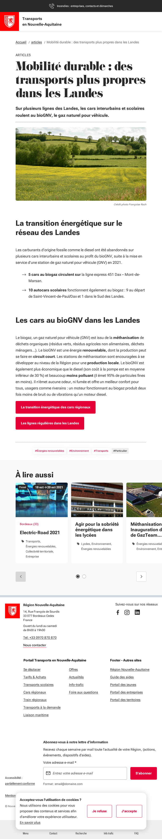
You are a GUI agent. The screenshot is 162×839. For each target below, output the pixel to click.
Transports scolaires (38, 685)
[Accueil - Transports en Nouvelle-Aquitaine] (9, 21)
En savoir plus (30, 822)
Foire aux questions (83, 692)
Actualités (76, 677)
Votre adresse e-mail (59, 763)
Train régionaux (35, 700)
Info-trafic (76, 685)
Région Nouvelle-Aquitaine (129, 670)
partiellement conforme (20, 783)
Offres (73, 670)
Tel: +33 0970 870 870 (40, 638)
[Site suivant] (141, 577)
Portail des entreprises (126, 692)
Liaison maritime (36, 715)
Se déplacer (31, 670)
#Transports (101, 450)
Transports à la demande (42, 707)
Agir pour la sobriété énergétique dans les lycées (97, 530)
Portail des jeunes (123, 685)
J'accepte (132, 812)
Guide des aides (122, 677)
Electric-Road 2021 (40, 532)
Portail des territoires (125, 700)
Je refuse (102, 812)
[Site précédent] (21, 577)
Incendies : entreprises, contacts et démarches (85, 6)
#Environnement (79, 450)
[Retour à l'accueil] (12, 611)
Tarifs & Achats (34, 677)
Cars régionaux (34, 692)
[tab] (78, 576)
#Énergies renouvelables (49, 450)
